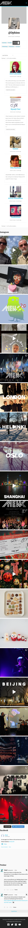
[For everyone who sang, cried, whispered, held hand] (14, 750)
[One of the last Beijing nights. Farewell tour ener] (14, 692)
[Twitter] (12, 924)
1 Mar (15, 870)
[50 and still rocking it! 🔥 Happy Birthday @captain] (14, 338)
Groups (18, 46)
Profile (10, 42)
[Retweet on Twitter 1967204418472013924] (7, 907)
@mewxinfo (10, 870)
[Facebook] (8, 924)
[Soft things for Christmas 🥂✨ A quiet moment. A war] (14, 574)
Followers (11, 46)
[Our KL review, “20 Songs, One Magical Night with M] (14, 809)
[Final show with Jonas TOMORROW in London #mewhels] (14, 426)
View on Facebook (4, 846)
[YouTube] (20, 924)
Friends (16, 42)
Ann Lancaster (15, 74)
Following (4, 46)
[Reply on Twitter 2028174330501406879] (5, 890)
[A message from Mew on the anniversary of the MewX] (14, 250)
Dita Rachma (15, 168)
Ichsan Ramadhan (15, 198)
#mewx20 (11, 841)
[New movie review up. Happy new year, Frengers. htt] (14, 544)
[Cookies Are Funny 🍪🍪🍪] (14, 603)
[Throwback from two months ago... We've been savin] (14, 485)
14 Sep (15, 894)
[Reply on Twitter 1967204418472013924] (5, 907)
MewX (6, 835)
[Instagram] (16, 924)
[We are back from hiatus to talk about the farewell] (14, 368)
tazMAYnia (15, 217)
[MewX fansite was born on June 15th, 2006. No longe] (14, 279)
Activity (4, 42)
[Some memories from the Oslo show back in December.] (14, 456)
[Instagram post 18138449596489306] (14, 309)
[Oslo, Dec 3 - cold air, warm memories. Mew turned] (14, 721)
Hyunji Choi (15, 109)
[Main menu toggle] (26, 3)
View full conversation (10, 89)
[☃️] (14, 633)
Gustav (15, 149)
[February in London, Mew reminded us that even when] (14, 397)
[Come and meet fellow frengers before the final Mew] (14, 515)
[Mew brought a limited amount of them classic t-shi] (14, 780)
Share (10, 846)
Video (5, 844)
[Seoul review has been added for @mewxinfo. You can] (14, 662)
